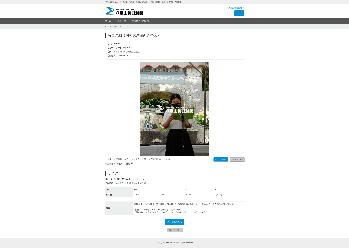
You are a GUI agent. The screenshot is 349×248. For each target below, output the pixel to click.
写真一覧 (121, 21)
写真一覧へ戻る (174, 230)
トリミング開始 (220, 159)
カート (239, 13)
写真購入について (140, 21)
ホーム (108, 21)
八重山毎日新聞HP (236, 8)
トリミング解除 (237, 159)
